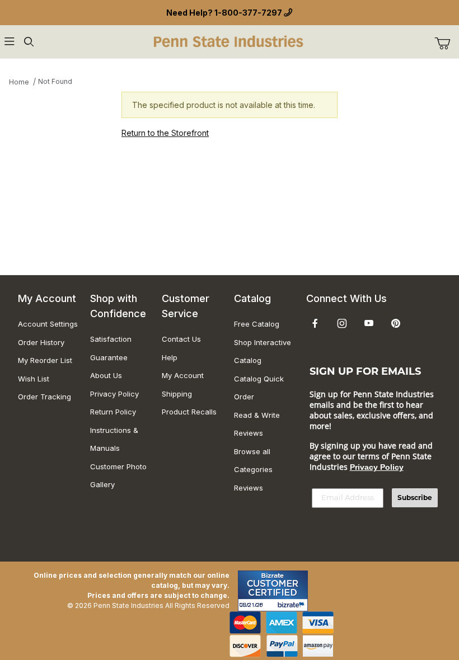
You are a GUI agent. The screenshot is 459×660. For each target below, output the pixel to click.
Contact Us (181, 338)
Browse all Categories (253, 460)
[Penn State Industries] (229, 40)
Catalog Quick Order (259, 388)
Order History (41, 342)
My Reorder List (45, 360)
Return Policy (113, 411)
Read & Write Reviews (257, 424)
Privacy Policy (114, 393)
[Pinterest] (395, 323)
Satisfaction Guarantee (111, 348)
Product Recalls (189, 411)
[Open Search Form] (28, 41)
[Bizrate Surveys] (292, 604)
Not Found (55, 81)
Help (169, 357)
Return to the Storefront (165, 133)
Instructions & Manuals (114, 439)
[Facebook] (315, 323)
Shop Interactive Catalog (262, 351)
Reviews (248, 487)
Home (19, 82)
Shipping (177, 393)
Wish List (33, 378)
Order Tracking (44, 396)
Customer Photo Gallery (118, 475)
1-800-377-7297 (248, 12)
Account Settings (48, 323)
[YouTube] (369, 323)
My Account (183, 375)
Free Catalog (256, 323)
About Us (106, 375)
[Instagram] (342, 323)
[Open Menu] (9, 41)
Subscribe (414, 497)
